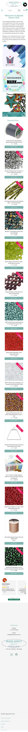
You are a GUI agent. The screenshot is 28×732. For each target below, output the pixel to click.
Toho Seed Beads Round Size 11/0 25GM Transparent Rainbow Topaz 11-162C (14, 414)
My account (4, 730)
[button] (25, 5)
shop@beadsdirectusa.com (14, 634)
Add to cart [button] (14, 146)
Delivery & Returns (5, 721)
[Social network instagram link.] (11, 653)
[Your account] (24, 10)
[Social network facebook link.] (16, 653)
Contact (3, 724)
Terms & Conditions (6, 718)
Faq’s (2, 727)
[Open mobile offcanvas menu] (2, 10)
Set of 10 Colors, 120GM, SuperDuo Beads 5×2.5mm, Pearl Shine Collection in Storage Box (14, 476)
